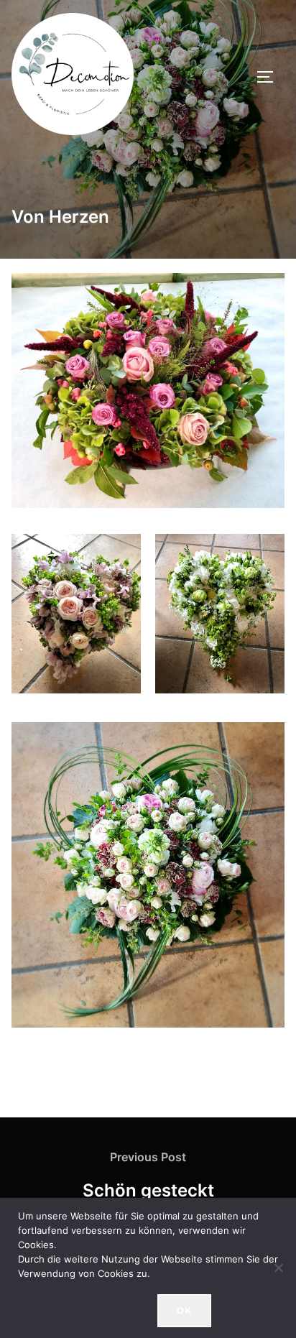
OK (184, 1310)
